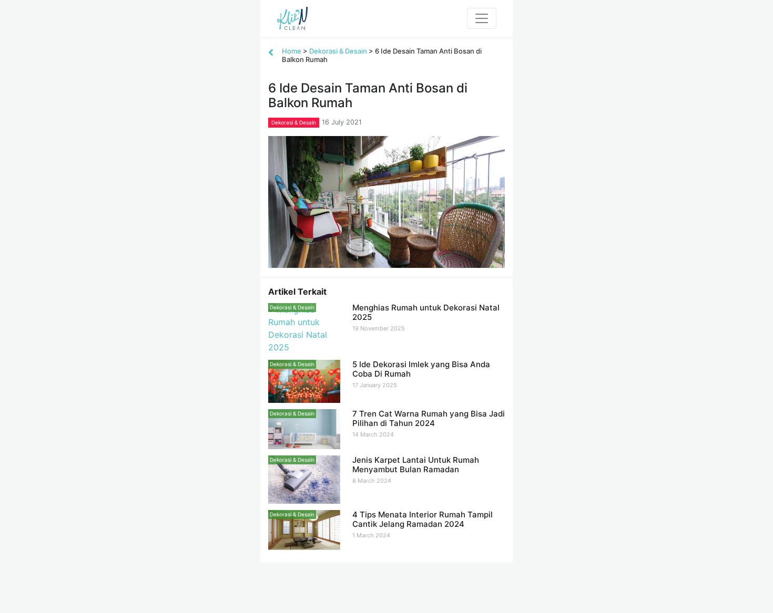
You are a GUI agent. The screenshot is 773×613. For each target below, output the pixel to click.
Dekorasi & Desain (338, 51)
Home (291, 51)
